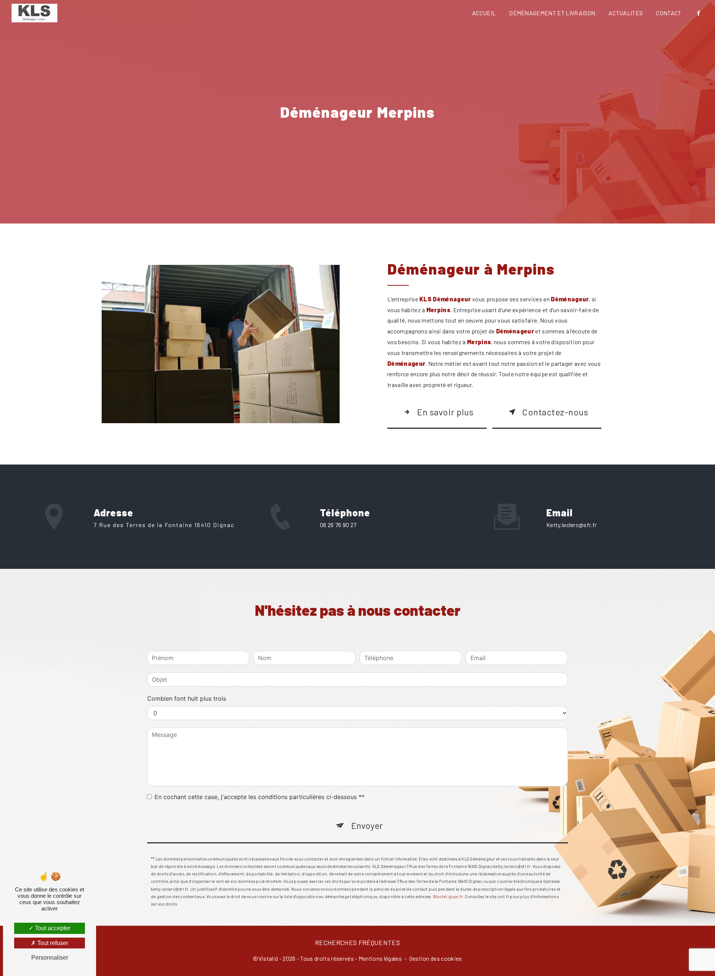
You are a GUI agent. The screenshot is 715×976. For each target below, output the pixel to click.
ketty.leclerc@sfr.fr (571, 524)
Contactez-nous (555, 411)
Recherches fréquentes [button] (357, 942)
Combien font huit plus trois (186, 698)
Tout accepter (52, 928)
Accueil (484, 12)
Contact (668, 12)
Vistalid (268, 958)
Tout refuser (52, 943)
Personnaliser (49, 957)
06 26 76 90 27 (338, 524)
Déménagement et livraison (552, 12)
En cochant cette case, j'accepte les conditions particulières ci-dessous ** (260, 797)
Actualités (625, 12)
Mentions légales (380, 958)
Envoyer (367, 825)
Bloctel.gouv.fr (448, 896)
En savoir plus (445, 411)
